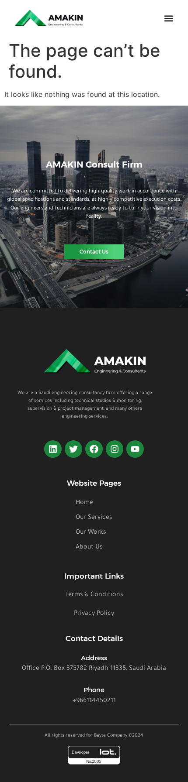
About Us (89, 547)
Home (84, 503)
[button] (168, 18)
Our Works (91, 532)
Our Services (94, 517)
